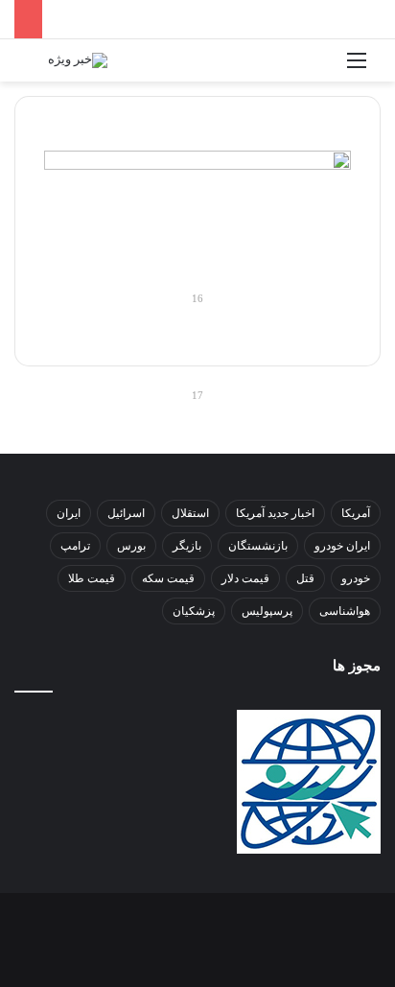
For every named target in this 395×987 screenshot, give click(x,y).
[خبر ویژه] (77, 60)
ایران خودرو (342, 545)
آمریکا (355, 513)
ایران (69, 513)
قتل (305, 578)
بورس (131, 545)
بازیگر (187, 545)
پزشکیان (194, 611)
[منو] (356, 67)
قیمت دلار (245, 578)
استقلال (190, 513)
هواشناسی (344, 611)
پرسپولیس (267, 611)
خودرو (355, 578)
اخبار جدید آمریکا (275, 513)
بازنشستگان (258, 545)
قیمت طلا (91, 578)
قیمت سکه (168, 578)
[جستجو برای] (38, 67)
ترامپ (75, 545)
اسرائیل (126, 513)
